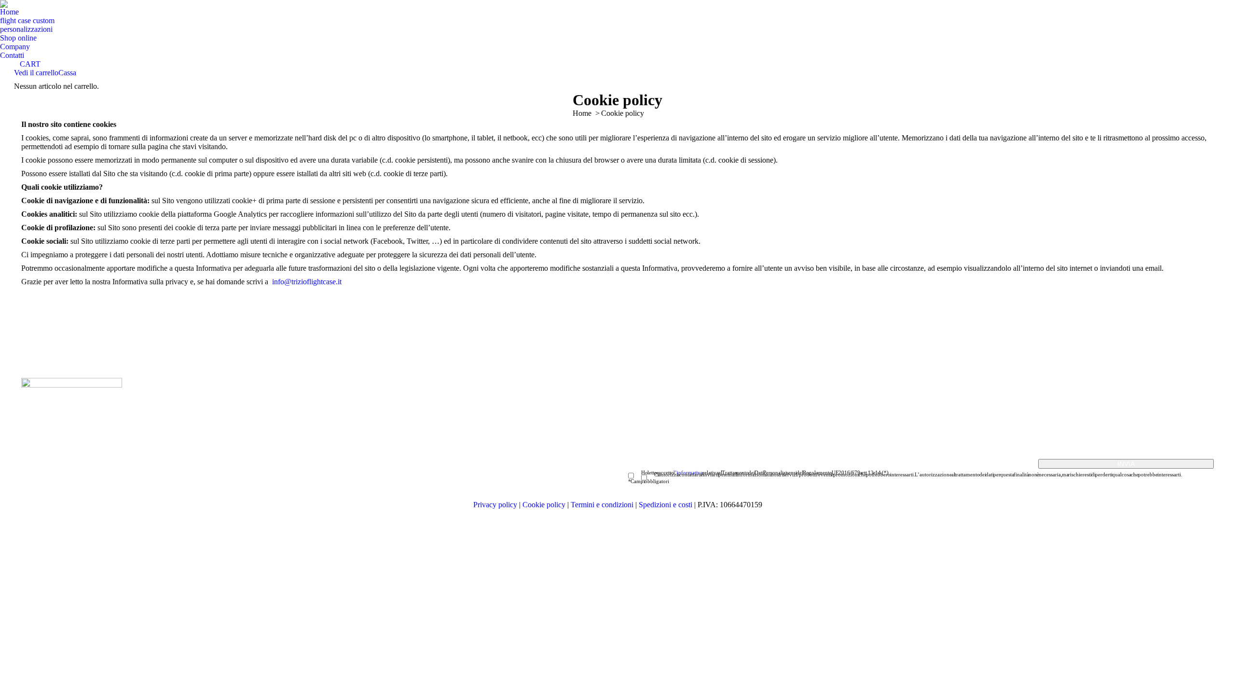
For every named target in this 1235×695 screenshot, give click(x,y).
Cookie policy (543, 504)
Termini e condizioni (603, 504)
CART (30, 64)
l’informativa (688, 472)
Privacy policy (495, 504)
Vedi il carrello (36, 73)
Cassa (67, 73)
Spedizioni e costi (666, 504)
